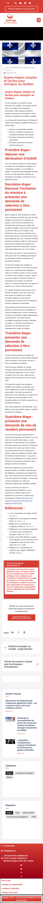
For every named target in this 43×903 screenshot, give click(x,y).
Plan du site (6, 881)
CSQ (17, 813)
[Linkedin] (30, 3)
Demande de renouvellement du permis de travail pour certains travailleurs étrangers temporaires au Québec (27, 724)
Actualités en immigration (24, 773)
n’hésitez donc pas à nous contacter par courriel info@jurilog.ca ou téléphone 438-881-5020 (19, 500)
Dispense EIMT (28, 813)
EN (8, 3)
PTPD (34, 817)
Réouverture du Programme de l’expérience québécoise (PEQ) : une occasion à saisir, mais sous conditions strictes (21, 704)
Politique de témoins (9, 892)
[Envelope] (20, 3)
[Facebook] (25, 3)
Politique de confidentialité (12, 885)
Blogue (9, 777)
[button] (39, 20)
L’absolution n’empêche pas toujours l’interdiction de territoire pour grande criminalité (26, 745)
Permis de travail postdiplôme (17, 817)
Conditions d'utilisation (10, 888)
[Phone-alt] (16, 3)
